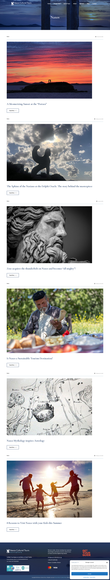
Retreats (81, 3)
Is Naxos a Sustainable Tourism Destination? (30, 358)
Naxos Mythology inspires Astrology (26, 440)
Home (49, 3)
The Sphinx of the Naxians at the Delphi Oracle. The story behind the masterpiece (49, 186)
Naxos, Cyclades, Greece (54, 562)
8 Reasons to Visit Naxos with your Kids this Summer (34, 523)
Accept (89, 573)
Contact (94, 3)
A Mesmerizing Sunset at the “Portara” (27, 104)
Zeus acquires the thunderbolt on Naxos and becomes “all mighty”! (41, 268)
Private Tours (57, 3)
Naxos (8, 36)
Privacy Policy (92, 577)
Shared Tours (67, 3)
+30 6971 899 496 (52, 560)
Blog (88, 3)
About (74, 3)
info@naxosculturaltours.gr (55, 557)
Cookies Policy (86, 577)
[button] (107, 562)
